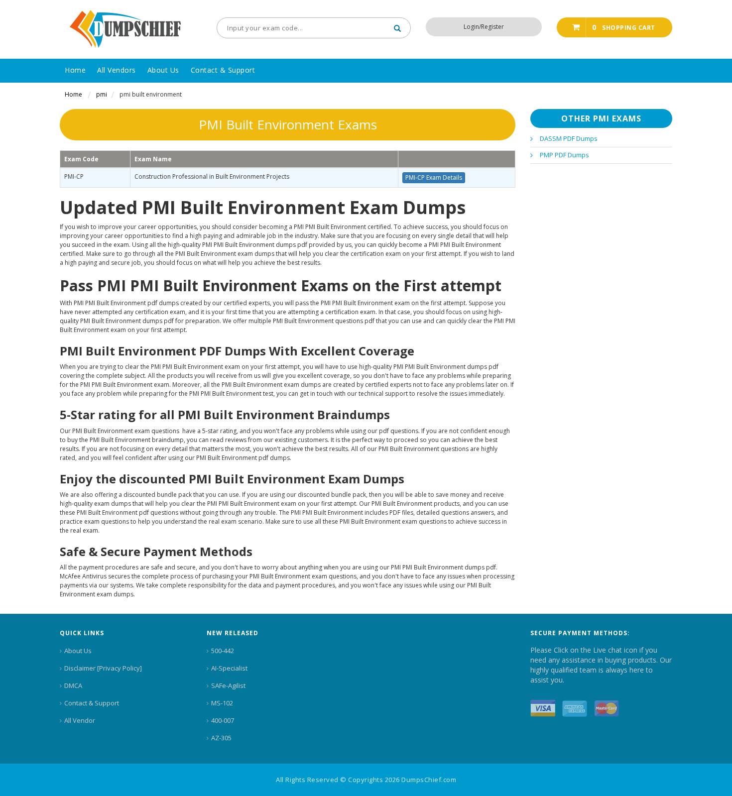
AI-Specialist (229, 668)
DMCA (73, 685)
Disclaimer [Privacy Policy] (103, 668)
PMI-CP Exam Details (433, 177)
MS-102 (222, 702)
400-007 (222, 720)
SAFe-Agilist (228, 685)
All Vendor (79, 720)
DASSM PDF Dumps (569, 138)
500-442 (222, 650)
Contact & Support (91, 702)
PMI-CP (74, 176)
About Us (78, 650)
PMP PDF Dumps (564, 154)
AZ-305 (221, 737)
